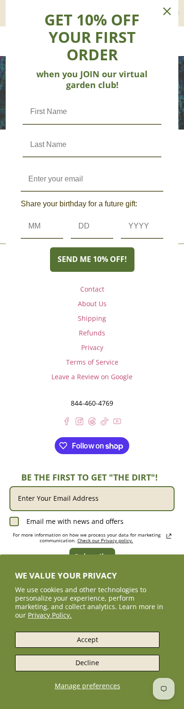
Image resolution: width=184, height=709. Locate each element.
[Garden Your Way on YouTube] (117, 422)
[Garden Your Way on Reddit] (92, 422)
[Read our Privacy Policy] (169, 536)
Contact (92, 289)
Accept (87, 639)
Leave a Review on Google (92, 376)
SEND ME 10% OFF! (92, 259)
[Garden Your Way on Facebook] (67, 422)
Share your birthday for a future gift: (79, 204)
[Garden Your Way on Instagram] (79, 422)
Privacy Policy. (50, 615)
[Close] (167, 11)
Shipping (92, 318)
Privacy (92, 347)
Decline (87, 662)
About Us (92, 303)
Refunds (92, 332)
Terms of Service (92, 362)
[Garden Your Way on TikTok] (104, 422)
